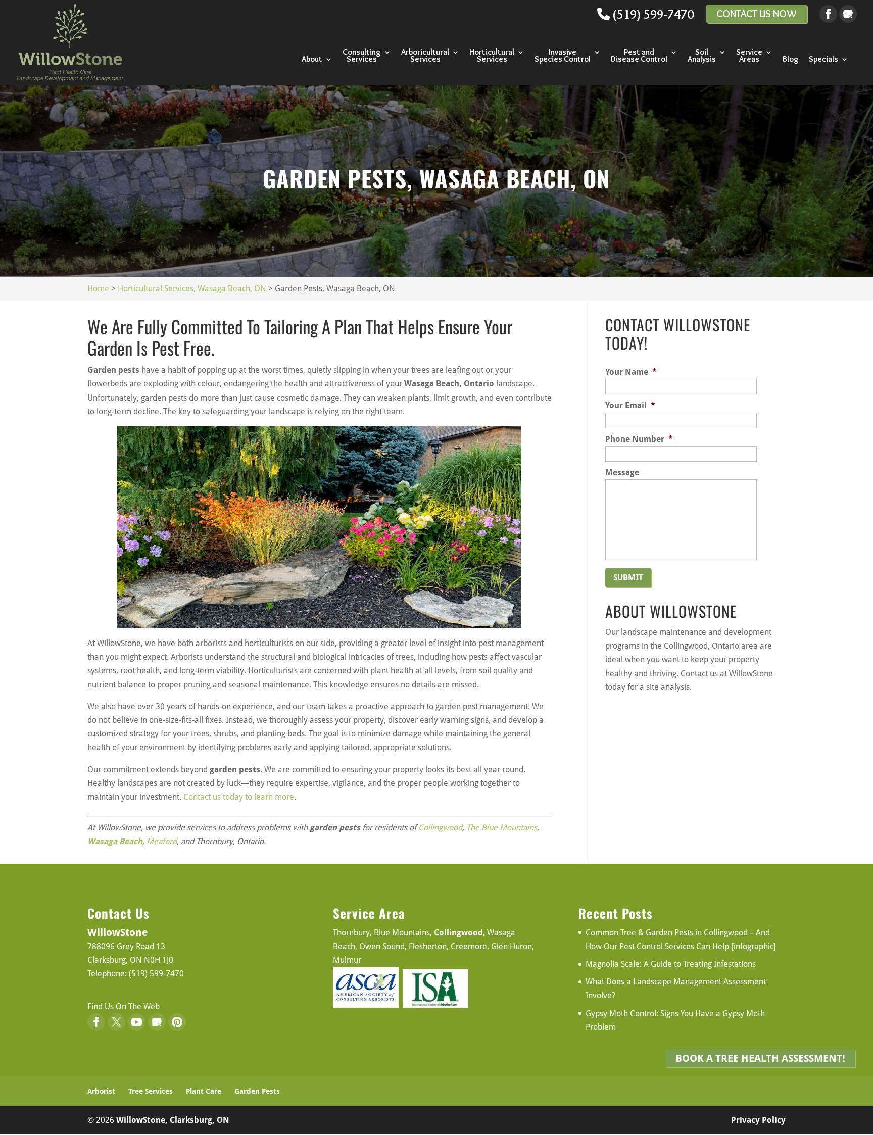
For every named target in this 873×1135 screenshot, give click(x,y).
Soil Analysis (702, 56)
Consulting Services (362, 56)
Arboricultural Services (425, 56)
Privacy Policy (758, 1120)
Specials (823, 60)
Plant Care (203, 1091)
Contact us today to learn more (238, 797)
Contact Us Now (756, 14)
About (312, 60)
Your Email (630, 405)
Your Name (631, 372)
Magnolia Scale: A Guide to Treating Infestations (671, 964)
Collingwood (440, 827)
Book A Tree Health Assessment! (760, 1058)
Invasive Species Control (563, 56)
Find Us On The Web (123, 1006)
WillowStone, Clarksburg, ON (172, 1120)
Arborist (101, 1091)
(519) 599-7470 (652, 14)
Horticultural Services (491, 56)
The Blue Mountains (501, 827)
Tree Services (150, 1091)
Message (622, 472)
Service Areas (749, 56)
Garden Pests (257, 1091)
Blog (791, 60)
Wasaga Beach (114, 841)
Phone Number (639, 439)
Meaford (162, 841)
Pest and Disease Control (639, 56)
